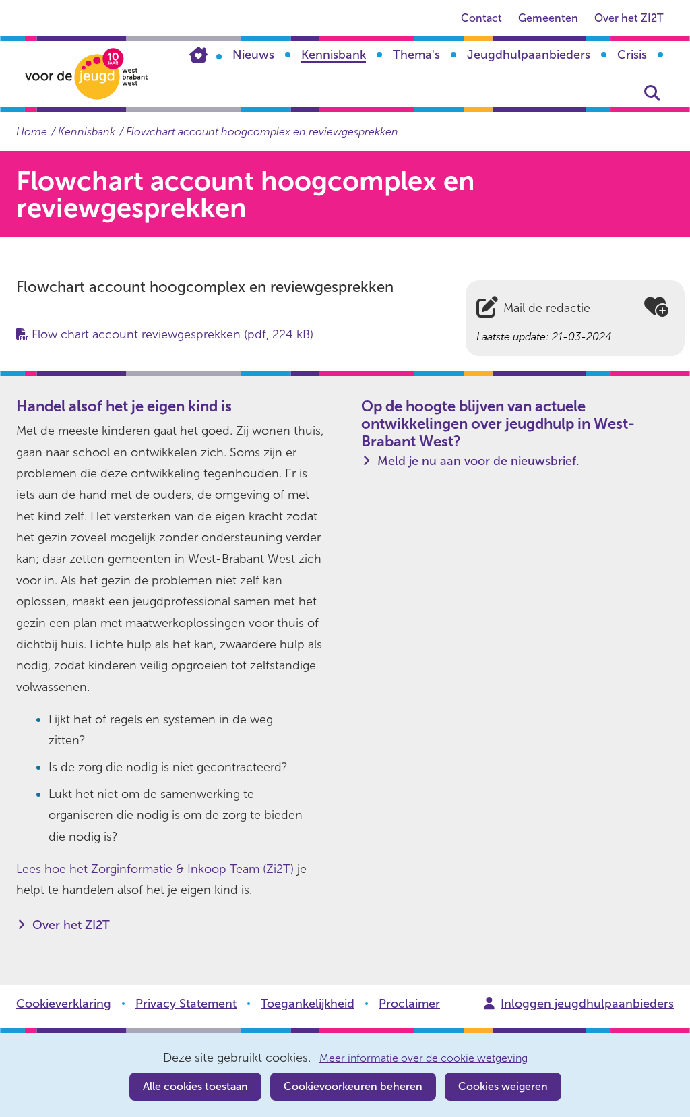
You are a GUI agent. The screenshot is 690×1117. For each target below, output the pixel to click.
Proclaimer (409, 1003)
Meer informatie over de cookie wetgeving (423, 1058)
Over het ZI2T (628, 17)
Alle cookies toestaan (195, 1086)
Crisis (632, 54)
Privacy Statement (186, 1003)
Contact (481, 17)
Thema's (416, 54)
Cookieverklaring (63, 1003)
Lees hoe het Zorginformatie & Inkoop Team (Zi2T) (155, 869)
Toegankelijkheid (307, 1003)
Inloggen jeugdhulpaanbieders (587, 1003)
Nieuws (253, 54)
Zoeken (652, 93)
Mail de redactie (546, 308)
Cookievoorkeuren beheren (353, 1086)
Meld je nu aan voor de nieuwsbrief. (478, 461)
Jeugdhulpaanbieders (528, 54)
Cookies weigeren (503, 1086)
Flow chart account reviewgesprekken (172, 334)
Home (205, 54)
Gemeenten (548, 17)
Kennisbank (333, 54)
